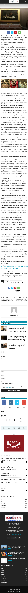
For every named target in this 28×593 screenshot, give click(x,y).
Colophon (14, 587)
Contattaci (9, 587)
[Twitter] (19, 538)
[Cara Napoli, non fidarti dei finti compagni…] (4, 560)
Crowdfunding (4, 578)
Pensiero (2, 330)
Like (4, 400)
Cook (11, 281)
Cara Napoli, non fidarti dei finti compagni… (16, 558)
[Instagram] (12, 538)
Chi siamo (4, 587)
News (2, 461)
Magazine (3, 580)
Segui (11, 400)
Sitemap (22, 587)
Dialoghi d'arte (4, 582)
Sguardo (2, 21)
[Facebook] (8, 538)
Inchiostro (2, 475)
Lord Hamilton (3, 282)
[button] (26, 2)
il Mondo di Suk (7, 461)
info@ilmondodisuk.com (16, 534)
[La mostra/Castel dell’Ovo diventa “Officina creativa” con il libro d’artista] (4, 547)
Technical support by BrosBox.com (14, 589)
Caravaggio (7, 281)
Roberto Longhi (20, 282)
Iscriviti (24, 400)
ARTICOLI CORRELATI (6, 321)
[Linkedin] (15, 538)
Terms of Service (8, 387)
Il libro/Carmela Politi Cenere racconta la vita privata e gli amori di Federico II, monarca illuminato (7, 300)
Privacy (19, 587)
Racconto (3, 507)
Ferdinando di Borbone (17, 281)
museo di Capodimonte (12, 282)
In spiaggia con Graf (5, 473)
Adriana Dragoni (14, 315)
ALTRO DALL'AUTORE (6, 323)
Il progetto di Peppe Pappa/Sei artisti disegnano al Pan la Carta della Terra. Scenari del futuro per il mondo (20, 300)
